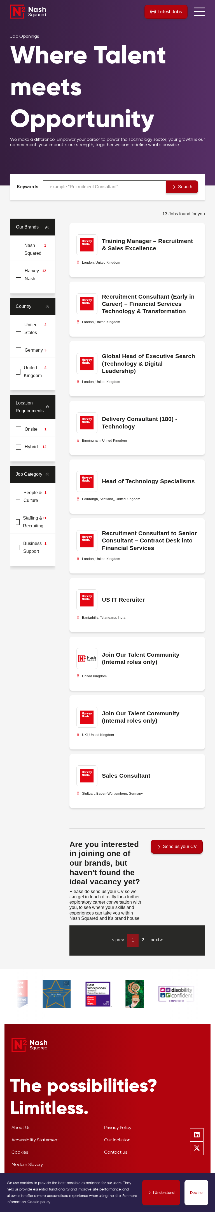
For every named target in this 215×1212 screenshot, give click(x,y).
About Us (20, 1127)
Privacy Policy (117, 1127)
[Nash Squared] (28, 11)
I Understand (163, 1192)
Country (23, 306)
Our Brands (27, 227)
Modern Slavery (27, 1164)
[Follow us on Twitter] (197, 1148)
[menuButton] (199, 12)
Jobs (170, 11)
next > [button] (157, 939)
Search (185, 186)
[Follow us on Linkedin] (197, 1135)
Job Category (29, 474)
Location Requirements (30, 407)
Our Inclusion (117, 1139)
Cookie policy (38, 1202)
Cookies (19, 1152)
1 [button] (133, 940)
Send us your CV (180, 846)
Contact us (115, 1152)
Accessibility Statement (35, 1139)
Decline (196, 1192)
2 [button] (143, 939)
